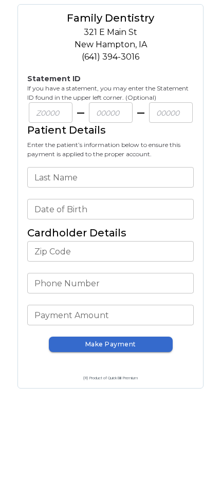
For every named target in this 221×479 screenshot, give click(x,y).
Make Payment (110, 344)
